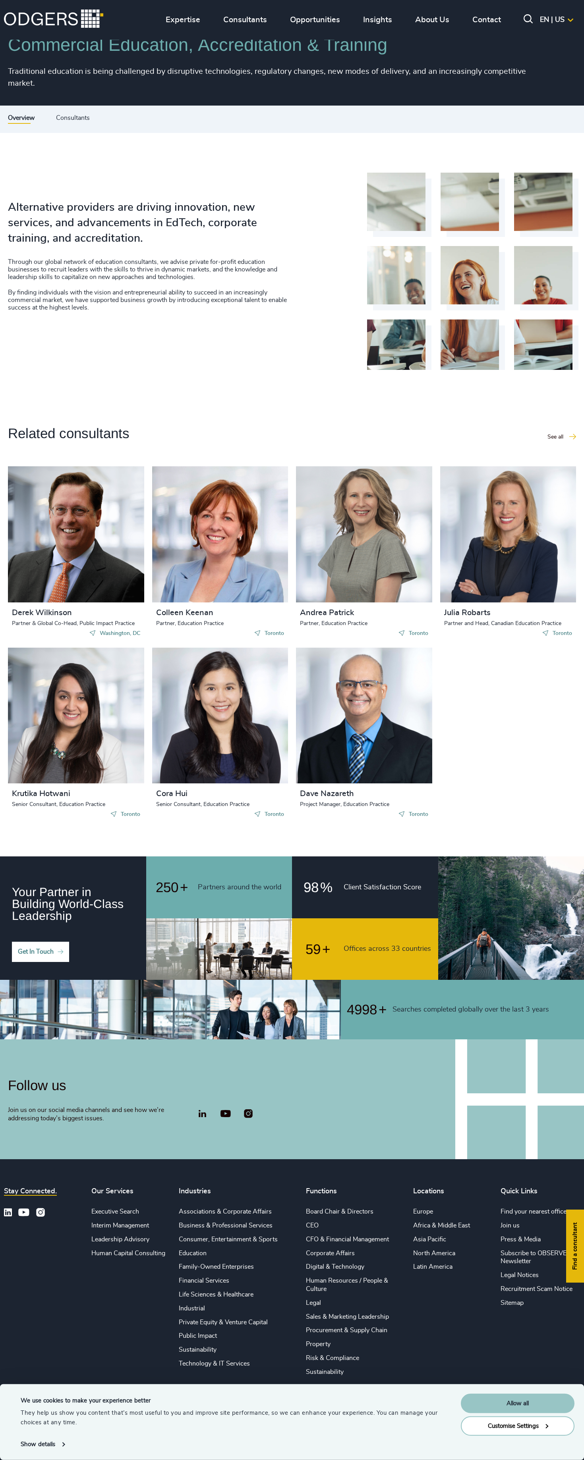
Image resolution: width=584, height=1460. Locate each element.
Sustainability (198, 1350)
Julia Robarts (467, 613)
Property (318, 1344)
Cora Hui (172, 794)
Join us (510, 1225)
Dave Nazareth (327, 794)
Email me (37, 545)
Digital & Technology (335, 1267)
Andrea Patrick (327, 613)
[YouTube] (225, 1114)
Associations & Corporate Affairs (225, 1211)
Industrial (192, 1308)
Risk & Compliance (332, 1358)
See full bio (108, 582)
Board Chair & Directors (339, 1211)
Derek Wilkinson (42, 613)
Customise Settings (513, 1426)
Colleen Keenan (184, 613)
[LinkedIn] (202, 1114)
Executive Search (115, 1211)
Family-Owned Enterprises (216, 1267)
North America (434, 1253)
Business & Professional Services (226, 1225)
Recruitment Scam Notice (536, 1289)
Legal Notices (520, 1275)
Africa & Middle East (441, 1225)
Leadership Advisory (120, 1239)
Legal (313, 1303)
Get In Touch (36, 951)
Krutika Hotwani (41, 794)
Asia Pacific (429, 1239)
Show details (38, 1444)
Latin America (433, 1267)
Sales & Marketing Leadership (347, 1317)
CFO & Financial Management (347, 1239)
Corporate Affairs (330, 1253)
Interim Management (120, 1225)
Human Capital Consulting (128, 1253)
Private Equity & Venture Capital (223, 1322)
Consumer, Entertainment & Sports (228, 1239)
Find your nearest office (534, 1211)
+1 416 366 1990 (194, 525)
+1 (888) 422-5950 (53, 533)
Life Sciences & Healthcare (216, 1294)
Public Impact (198, 1336)
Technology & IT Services (214, 1363)
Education (193, 1253)
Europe (423, 1211)
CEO (312, 1225)
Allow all (518, 1403)
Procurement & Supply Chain (346, 1330)
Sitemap (512, 1303)
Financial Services (204, 1280)
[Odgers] (53, 20)
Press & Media (521, 1239)
